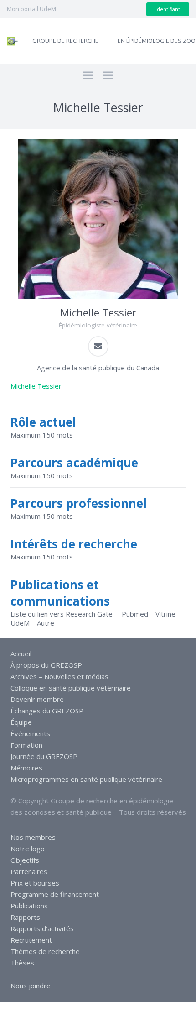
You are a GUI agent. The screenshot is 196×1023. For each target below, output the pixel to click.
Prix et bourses (34, 882)
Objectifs (24, 860)
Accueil (20, 653)
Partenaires (28, 871)
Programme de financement (54, 894)
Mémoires (26, 767)
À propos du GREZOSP (46, 665)
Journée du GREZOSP (43, 756)
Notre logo (27, 848)
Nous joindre (30, 985)
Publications (29, 905)
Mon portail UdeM (31, 9)
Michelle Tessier (36, 385)
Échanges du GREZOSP (46, 710)
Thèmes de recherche (45, 951)
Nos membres (33, 837)
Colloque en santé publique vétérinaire (70, 687)
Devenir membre (37, 699)
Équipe (21, 722)
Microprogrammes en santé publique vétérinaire (86, 779)
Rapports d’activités (42, 928)
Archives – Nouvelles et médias (59, 676)
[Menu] (88, 75)
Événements (30, 733)
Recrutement (31, 939)
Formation (26, 744)
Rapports (25, 917)
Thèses (22, 962)
